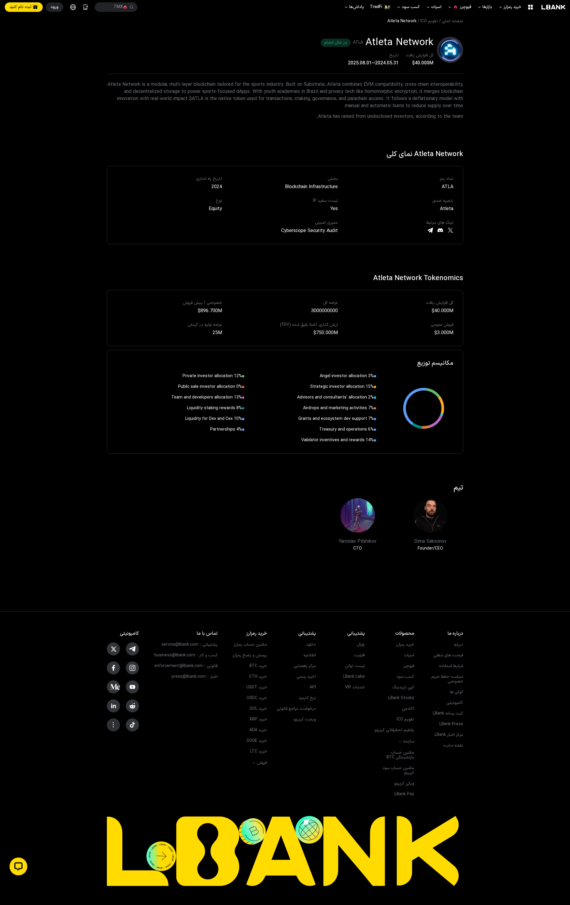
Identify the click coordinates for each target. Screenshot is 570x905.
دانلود (311, 644)
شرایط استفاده (451, 666)
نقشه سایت (453, 745)
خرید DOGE (257, 741)
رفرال (361, 644)
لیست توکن (355, 666)
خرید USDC (257, 698)
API (313, 687)
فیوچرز (459, 7)
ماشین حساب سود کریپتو (398, 770)
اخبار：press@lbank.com (195, 676)
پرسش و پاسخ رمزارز (249, 655)
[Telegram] (430, 230)
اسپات (433, 7)
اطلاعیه (309, 655)
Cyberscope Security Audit (309, 230)
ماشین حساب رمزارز (250, 644)
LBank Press (451, 724)
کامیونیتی (454, 703)
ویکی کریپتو (404, 783)
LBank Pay (404, 794)
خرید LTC (258, 751)
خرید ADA (258, 730)
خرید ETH (258, 676)
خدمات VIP (355, 687)
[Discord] (440, 230)
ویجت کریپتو (305, 719)
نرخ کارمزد (307, 698)
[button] (18, 866)
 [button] (131, 7)
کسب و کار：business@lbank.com (186, 655)
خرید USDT (256, 687)
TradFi (376, 7)
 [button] (103, 7)
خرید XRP (258, 719)
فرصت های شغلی (448, 655)
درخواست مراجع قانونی (296, 708)
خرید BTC (258, 666)
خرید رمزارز (509, 7)
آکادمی (408, 708)
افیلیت (359, 655)
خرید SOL (258, 708)
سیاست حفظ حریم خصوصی (447, 679)
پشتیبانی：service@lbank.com (190, 644)
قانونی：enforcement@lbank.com (186, 666)
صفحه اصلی (452, 21)
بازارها (484, 7)
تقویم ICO (429, 21)
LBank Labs (354, 676)
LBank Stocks (401, 698)
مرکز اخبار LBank (449, 735)
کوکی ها (456, 692)
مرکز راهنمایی (305, 666)
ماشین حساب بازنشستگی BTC (400, 755)
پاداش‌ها (354, 7)
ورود (54, 7)
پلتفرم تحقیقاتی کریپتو (394, 730)
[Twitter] (450, 230)
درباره (458, 644)
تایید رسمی (306, 676)
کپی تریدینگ (403, 687)
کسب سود (408, 7)
